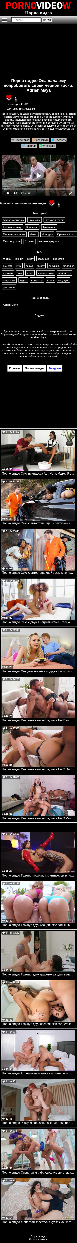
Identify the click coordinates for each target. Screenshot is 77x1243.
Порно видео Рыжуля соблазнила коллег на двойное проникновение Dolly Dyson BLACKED (38, 1122)
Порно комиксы (38, 1239)
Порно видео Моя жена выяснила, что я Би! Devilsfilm (38, 720)
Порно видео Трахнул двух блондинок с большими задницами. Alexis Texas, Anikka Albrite (38, 925)
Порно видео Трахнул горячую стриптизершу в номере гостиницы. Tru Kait (38, 875)
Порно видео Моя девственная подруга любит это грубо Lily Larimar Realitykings (38, 671)
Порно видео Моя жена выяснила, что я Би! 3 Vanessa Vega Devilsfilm (38, 818)
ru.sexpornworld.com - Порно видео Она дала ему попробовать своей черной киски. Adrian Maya (38, 334)
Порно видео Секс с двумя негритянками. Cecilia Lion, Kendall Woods (38, 622)
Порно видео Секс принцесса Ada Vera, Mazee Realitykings (38, 473)
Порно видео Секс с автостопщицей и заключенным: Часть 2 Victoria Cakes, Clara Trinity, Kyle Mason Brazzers (38, 572)
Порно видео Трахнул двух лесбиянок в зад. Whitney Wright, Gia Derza (38, 1024)
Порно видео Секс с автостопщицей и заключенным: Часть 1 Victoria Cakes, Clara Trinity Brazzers (38, 523)
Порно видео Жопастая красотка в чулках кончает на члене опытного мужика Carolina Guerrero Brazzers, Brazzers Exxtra (38, 1222)
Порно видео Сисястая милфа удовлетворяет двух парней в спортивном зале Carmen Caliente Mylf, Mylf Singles (38, 1172)
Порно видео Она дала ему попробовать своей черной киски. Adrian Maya (38, 85)
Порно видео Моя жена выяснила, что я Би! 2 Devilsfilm (38, 769)
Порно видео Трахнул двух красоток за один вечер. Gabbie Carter (38, 974)
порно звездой (48, 356)
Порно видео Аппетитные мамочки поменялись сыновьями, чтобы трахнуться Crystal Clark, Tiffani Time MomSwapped (38, 1073)
